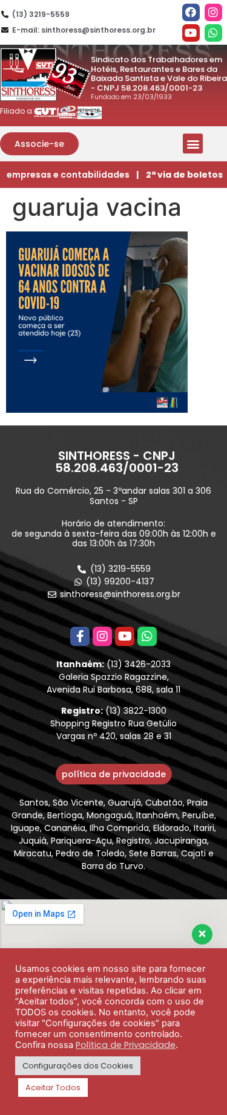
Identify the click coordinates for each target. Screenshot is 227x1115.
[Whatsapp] (213, 33)
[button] (39, 143)
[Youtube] (191, 33)
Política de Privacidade (126, 1045)
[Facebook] (191, 12)
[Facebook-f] (80, 636)
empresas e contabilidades (68, 175)
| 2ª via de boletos (179, 175)
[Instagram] (213, 12)
